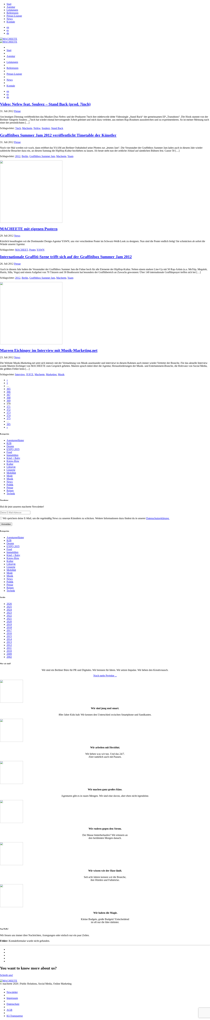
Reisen (10, 490)
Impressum (12, 998)
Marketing (51, 374)
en (8, 27)
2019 (9, 624)
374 (8, 415)
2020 (9, 621)
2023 (9, 612)
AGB (9, 1010)
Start (9, 4)
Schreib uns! (6, 975)
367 (8, 394)
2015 (9, 636)
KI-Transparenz (15, 1015)
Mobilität (11, 472)
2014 (9, 639)
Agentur (11, 7)
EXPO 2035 (13, 449)
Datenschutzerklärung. (157, 518)
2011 (9, 648)
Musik (61, 374)
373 (8, 412)
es (8, 30)
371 (8, 406)
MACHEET (21, 249)
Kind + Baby (13, 458)
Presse (17, 111)
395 (8, 424)
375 (8, 418)
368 (8, 397)
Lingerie (11, 469)
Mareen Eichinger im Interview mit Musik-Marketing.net (48, 350)
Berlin (25, 156)
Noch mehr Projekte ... (105, 675)
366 (8, 391)
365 (8, 388)
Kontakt (11, 21)
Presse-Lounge (14, 15)
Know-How (13, 461)
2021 (9, 618)
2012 (17, 156)
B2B (9, 443)
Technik (11, 493)
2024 (9, 609)
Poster (32, 249)
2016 (9, 633)
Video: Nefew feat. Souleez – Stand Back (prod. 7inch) (45, 104)
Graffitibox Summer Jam (42, 156)
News (10, 18)
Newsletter (12, 992)
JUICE (29, 374)
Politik (10, 484)
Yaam (70, 156)
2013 (9, 642)
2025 (9, 606)
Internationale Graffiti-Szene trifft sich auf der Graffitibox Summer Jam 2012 (66, 257)
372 (8, 409)
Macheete (27, 128)
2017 (9, 630)
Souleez (46, 128)
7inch (18, 128)
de (8, 33)
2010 (9, 651)
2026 (9, 603)
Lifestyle (11, 467)
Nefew (36, 128)
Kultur (10, 464)
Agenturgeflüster (15, 440)
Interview (20, 374)
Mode (10, 475)
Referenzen (12, 12)
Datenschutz (13, 1004)
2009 (9, 654)
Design (10, 446)
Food (9, 452)
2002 (9, 657)
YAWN (40, 249)
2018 (9, 627)
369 (8, 400)
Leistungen (12, 10)
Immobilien (12, 455)
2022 (9, 615)
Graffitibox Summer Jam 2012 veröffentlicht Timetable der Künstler (58, 135)
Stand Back (57, 128)
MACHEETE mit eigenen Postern (28, 229)
